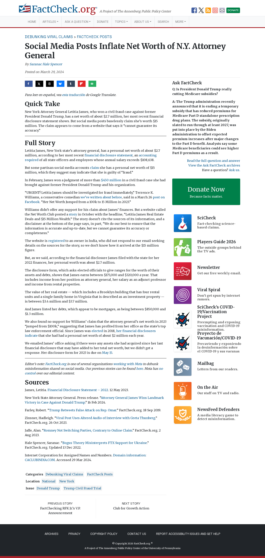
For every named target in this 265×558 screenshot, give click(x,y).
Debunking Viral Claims (49, 36)
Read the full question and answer (213, 161)
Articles (49, 22)
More (179, 22)
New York (66, 481)
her (119, 331)
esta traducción (73, 95)
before (117, 197)
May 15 (107, 353)
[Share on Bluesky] (60, 84)
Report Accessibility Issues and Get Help (188, 534)
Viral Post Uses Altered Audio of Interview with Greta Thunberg (105, 418)
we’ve (85, 197)
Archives (51, 534)
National (48, 481)
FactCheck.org (55, 364)
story (73, 214)
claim (94, 168)
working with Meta (127, 364)
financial (129, 331)
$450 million (111, 180)
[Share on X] (39, 84)
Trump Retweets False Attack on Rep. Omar (82, 410)
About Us (141, 22)
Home (32, 22)
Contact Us (136, 534)
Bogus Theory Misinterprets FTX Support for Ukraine (104, 443)
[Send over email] (92, 84)
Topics (120, 22)
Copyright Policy (103, 534)
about (107, 197)
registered (56, 241)
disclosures (146, 331)
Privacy (74, 534)
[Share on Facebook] (29, 84)
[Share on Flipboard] (82, 84)
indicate (31, 335)
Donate (102, 22)
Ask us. (234, 170)
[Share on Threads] (50, 84)
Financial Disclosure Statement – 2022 (78, 390)
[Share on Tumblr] (71, 84)
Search (163, 22)
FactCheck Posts (94, 36)
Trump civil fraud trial (82, 488)
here (139, 369)
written (96, 197)
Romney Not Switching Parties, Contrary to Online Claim (88, 430)
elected (97, 331)
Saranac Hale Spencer (45, 64)
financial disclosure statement (109, 155)
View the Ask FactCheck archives (214, 165)
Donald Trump (48, 488)
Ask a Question (76, 22)
